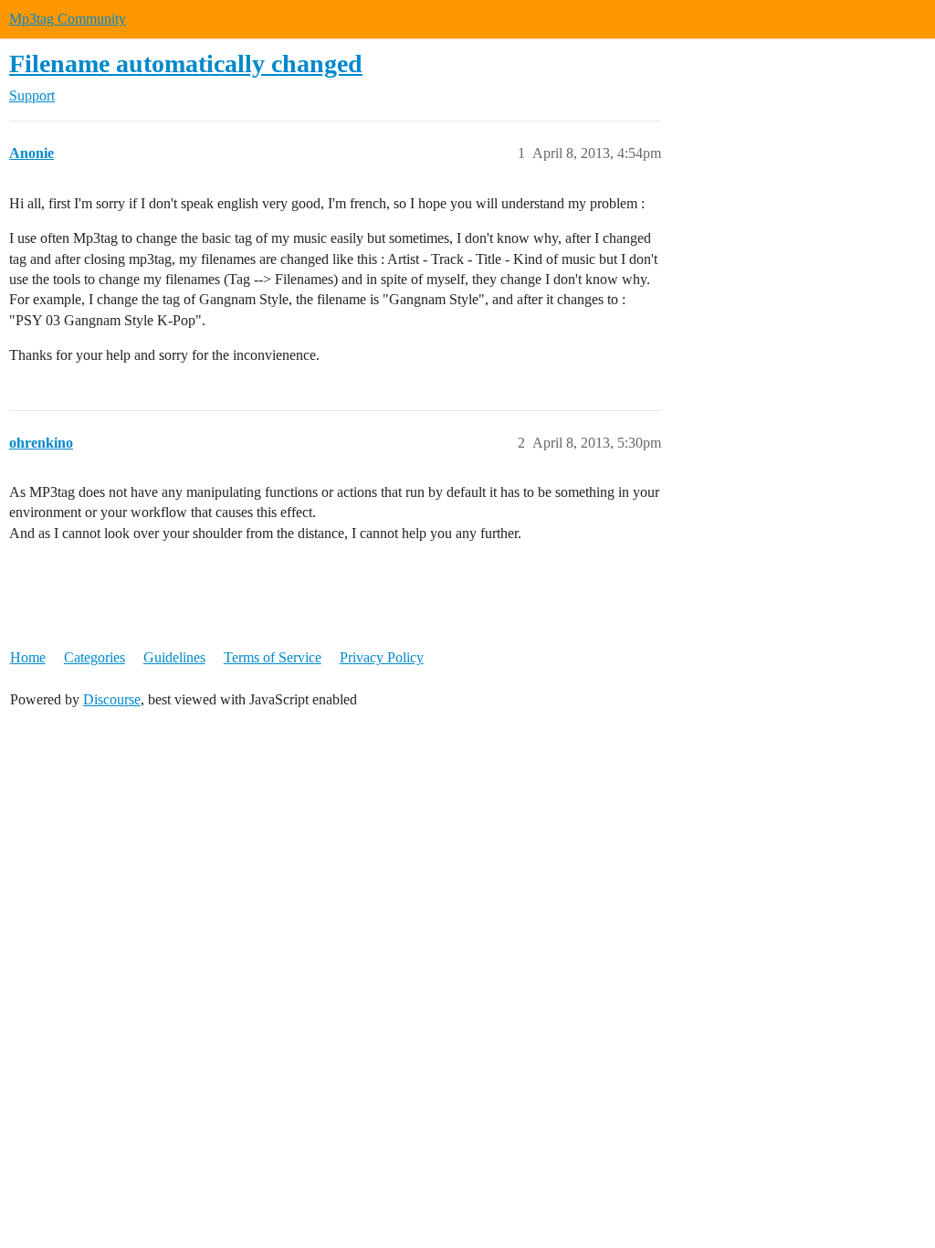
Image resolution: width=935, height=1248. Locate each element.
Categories (94, 657)
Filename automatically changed (185, 63)
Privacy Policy (382, 657)
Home (28, 657)
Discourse (112, 699)
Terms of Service (272, 657)
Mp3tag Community (67, 18)
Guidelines (174, 657)
